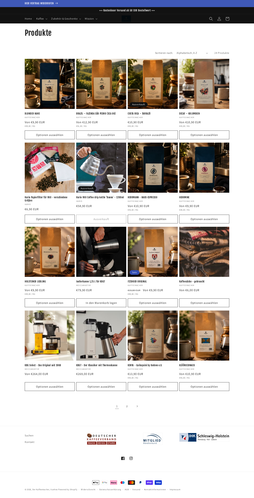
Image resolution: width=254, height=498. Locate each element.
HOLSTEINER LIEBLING (35, 281)
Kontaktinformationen (155, 489)
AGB (127, 489)
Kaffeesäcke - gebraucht (192, 281)
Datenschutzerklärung (110, 489)
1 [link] (117, 406)
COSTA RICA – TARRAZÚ (139, 113)
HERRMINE (184, 197)
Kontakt (29, 442)
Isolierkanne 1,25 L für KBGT (90, 281)
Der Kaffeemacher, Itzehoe (45, 489)
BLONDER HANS (32, 113)
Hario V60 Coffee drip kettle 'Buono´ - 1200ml (100, 197)
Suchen (29, 435)
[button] (41, 19)
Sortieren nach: (164, 53)
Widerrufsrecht (88, 489)
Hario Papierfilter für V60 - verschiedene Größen (46, 199)
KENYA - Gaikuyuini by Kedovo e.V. (145, 365)
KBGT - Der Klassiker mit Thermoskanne (96, 365)
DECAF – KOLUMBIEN (189, 113)
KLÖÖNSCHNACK (187, 365)
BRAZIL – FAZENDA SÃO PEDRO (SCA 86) (96, 113)
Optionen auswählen (49, 135)
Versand (136, 489)
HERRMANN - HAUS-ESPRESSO (142, 197)
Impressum (175, 489)
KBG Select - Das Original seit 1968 (43, 365)
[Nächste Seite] (137, 406)
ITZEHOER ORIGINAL (137, 281)
